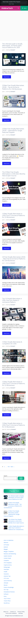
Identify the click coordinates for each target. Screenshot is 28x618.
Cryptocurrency (8, 565)
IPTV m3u (6, 578)
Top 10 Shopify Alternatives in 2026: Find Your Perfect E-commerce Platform (12, 300)
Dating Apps (7, 567)
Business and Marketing (10, 553)
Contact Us (13, 611)
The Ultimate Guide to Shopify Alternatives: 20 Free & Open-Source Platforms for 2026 (12, 45)
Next (13, 466)
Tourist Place (7, 600)
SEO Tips (6, 589)
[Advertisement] (14, 26)
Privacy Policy (21, 611)
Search (5, 476)
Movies (5, 585)
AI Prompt (6, 544)
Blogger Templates (9, 551)
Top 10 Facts (7, 598)
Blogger (6, 549)
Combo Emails (7, 558)
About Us (6, 611)
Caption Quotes (8, 556)
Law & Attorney (8, 580)
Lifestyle (6, 583)
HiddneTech (7, 8)
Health (5, 571)
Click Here (11, 4)
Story (5, 596)
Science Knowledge (9, 587)
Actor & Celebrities (8, 540)
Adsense (6, 542)
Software (6, 594)
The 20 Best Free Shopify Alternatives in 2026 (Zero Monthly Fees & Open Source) (13, 174)
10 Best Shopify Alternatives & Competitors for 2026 (12, 343)
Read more (6, 77)
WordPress (7, 603)
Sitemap (20, 613)
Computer (6, 560)
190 (8, 466)
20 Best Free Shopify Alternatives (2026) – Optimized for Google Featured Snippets (13, 130)
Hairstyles (6, 569)
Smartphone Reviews (9, 592)
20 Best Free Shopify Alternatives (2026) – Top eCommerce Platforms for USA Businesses (13, 87)
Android (6, 547)
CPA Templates (8, 562)
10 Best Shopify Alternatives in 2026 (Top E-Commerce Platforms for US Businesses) (13, 215)
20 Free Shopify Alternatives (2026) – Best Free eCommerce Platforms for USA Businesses (13, 259)
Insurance (6, 574)
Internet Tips (7, 576)
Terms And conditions (11, 613)
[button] (18, 8)
